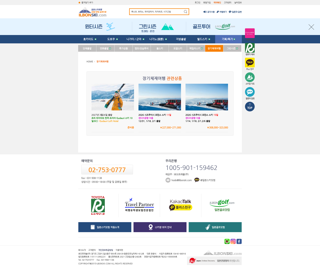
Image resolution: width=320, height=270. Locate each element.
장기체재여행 (214, 48)
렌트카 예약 (250, 54)
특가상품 (123, 48)
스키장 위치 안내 (163, 227)
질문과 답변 (237, 12)
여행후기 (223, 12)
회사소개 (82, 250)
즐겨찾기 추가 (87, 2)
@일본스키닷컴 (207, 180)
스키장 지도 (250, 84)
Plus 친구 (250, 69)
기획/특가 (228, 39)
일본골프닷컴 (218, 227)
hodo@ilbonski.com (182, 180)
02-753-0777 (107, 169)
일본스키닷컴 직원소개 (108, 227)
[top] (250, 107)
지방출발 (181, 39)
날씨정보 (238, 2)
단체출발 (87, 48)
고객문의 (92, 250)
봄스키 (159, 48)
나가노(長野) (157, 39)
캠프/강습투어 (141, 48)
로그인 (197, 2)
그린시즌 (231, 48)
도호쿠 (111, 39)
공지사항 (211, 12)
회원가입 (207, 2)
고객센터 (227, 2)
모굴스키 (178, 48)
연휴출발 (104, 48)
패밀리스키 (195, 48)
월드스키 (202, 39)
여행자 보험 (250, 40)
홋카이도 (89, 39)
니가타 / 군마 (134, 39)
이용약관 (119, 250)
